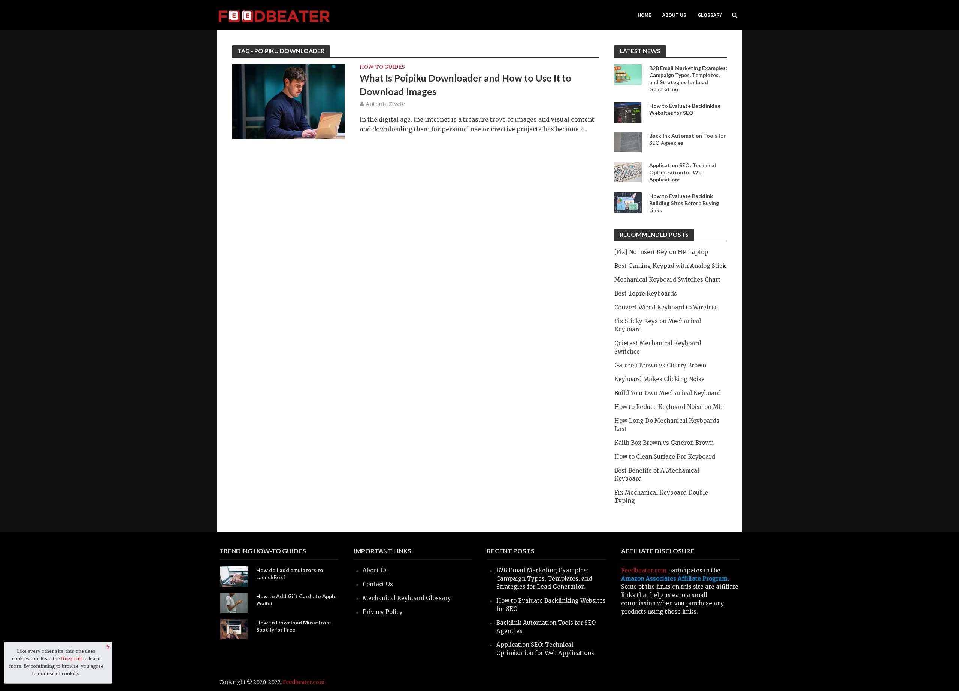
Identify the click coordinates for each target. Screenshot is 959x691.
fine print (71, 658)
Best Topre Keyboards (645, 293)
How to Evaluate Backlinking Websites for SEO (684, 109)
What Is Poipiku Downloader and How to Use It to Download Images (465, 84)
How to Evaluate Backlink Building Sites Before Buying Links (684, 203)
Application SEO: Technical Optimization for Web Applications (682, 172)
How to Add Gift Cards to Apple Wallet (296, 599)
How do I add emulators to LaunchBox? (289, 573)
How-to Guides (382, 67)
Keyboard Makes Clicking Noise (659, 379)
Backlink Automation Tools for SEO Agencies (687, 139)
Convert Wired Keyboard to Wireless (666, 307)
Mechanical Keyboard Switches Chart (667, 279)
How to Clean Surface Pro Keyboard (664, 456)
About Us (674, 15)
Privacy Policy (383, 611)
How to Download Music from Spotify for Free (293, 626)
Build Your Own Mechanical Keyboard (667, 393)
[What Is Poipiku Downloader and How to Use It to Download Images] (288, 101)
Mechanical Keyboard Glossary (407, 598)
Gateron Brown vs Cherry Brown (660, 365)
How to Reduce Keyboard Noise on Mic (668, 406)
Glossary (710, 15)
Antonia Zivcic (385, 104)
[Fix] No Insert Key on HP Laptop (661, 252)
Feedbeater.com (643, 570)
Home (644, 15)
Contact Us (378, 584)
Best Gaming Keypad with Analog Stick (670, 265)
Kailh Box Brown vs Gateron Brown (664, 442)
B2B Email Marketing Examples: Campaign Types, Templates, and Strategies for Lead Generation (688, 78)
